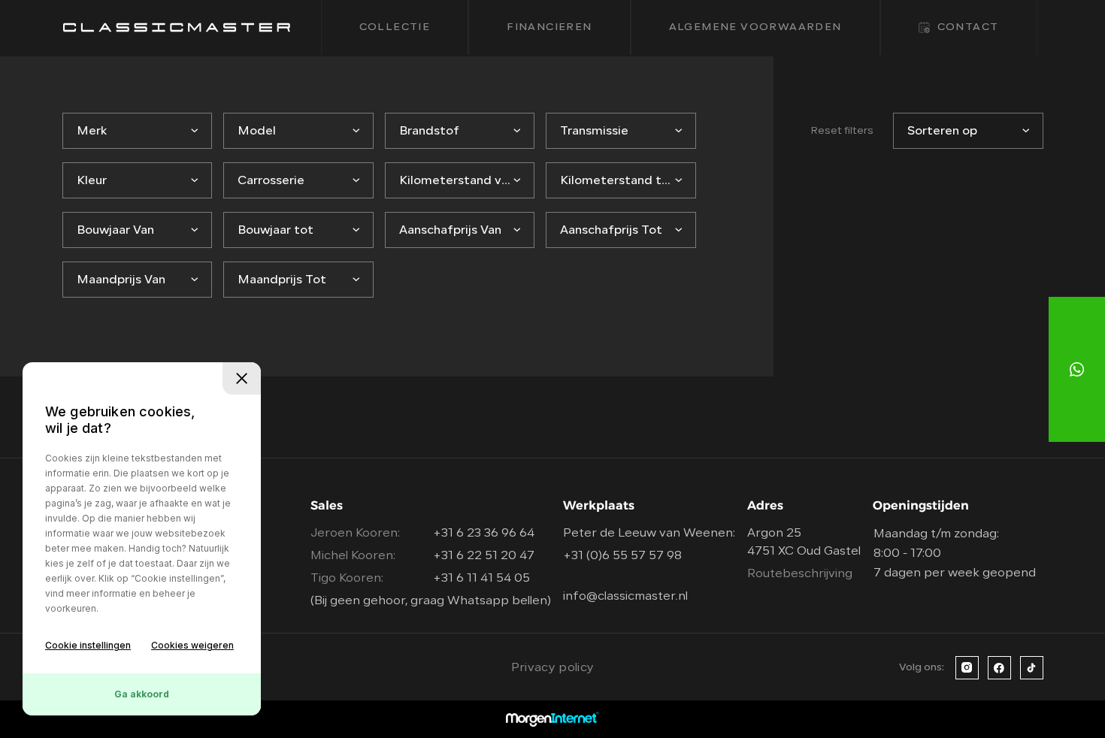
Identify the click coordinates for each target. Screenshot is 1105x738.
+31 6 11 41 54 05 (481, 579)
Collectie (395, 27)
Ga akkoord (141, 694)
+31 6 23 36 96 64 (483, 534)
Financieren (549, 27)
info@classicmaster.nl (625, 597)
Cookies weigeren (192, 645)
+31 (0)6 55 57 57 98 (622, 556)
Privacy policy (552, 668)
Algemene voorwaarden (755, 27)
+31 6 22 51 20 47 (483, 556)
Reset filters (841, 131)
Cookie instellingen (88, 645)
